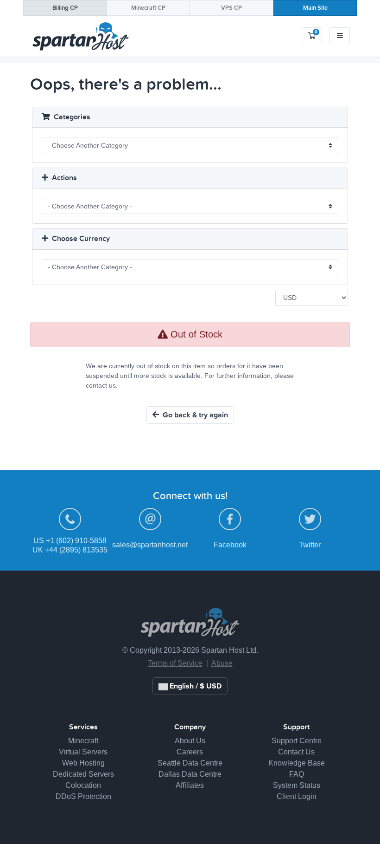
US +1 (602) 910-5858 (70, 541)
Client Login (297, 796)
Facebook (230, 545)
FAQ (296, 774)
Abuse (222, 663)
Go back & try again (193, 415)
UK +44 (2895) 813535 (70, 550)
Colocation (83, 785)
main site (315, 8)
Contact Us (296, 752)
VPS (231, 8)
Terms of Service (175, 663)
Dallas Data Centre (190, 774)
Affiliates (190, 785)
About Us (190, 741)
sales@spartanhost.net (150, 545)
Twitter (310, 545)
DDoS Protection (83, 796)
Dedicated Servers (83, 774)
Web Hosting (83, 763)
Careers (190, 752)
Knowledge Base (296, 763)
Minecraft (148, 8)
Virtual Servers (83, 752)
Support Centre (297, 741)
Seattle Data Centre (190, 763)
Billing (65, 8)
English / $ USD (195, 686)
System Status (296, 785)
